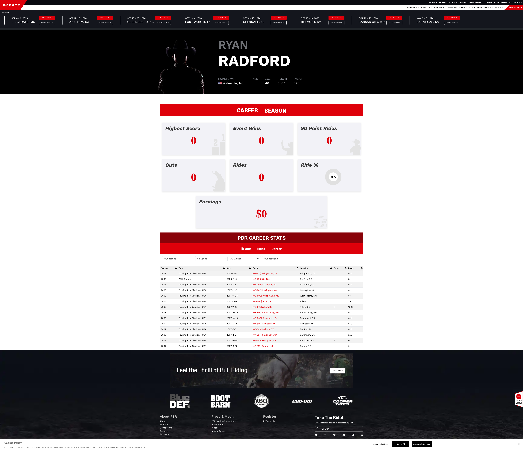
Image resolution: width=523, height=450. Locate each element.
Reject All (401, 444)
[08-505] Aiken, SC (262, 307)
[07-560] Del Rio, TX (263, 329)
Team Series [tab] (6, 12)
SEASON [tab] (275, 110)
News (472, 7)
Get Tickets (47, 18)
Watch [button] (488, 7)
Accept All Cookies (421, 444)
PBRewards (269, 421)
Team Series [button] (475, 2)
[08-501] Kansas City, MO (266, 312)
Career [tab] (277, 248)
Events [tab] (246, 248)
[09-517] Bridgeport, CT (265, 273)
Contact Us (166, 427)
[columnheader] (168, 268)
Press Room (218, 424)
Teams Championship (496, 2)
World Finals (459, 2)
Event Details (47, 23)
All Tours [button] (514, 2)
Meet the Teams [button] (456, 7)
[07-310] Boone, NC (263, 346)
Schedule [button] (412, 7)
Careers (164, 431)
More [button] (498, 7)
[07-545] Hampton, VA (264, 340)
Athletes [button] (439, 7)
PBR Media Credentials (223, 421)
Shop (479, 7)
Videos (215, 427)
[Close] (519, 444)
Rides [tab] (261, 248)
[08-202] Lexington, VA (265, 290)
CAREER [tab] (247, 109)
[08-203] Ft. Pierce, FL (264, 284)
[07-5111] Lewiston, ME (264, 323)
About (163, 421)
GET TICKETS (515, 7)
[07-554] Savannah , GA (265, 335)
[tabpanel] (261, 177)
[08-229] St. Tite (261, 279)
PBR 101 (164, 424)
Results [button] (425, 7)
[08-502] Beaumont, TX (265, 318)
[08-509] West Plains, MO (266, 295)
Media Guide (218, 431)
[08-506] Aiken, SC (262, 301)
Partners (164, 434)
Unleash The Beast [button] (438, 2)
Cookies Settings (380, 444)
